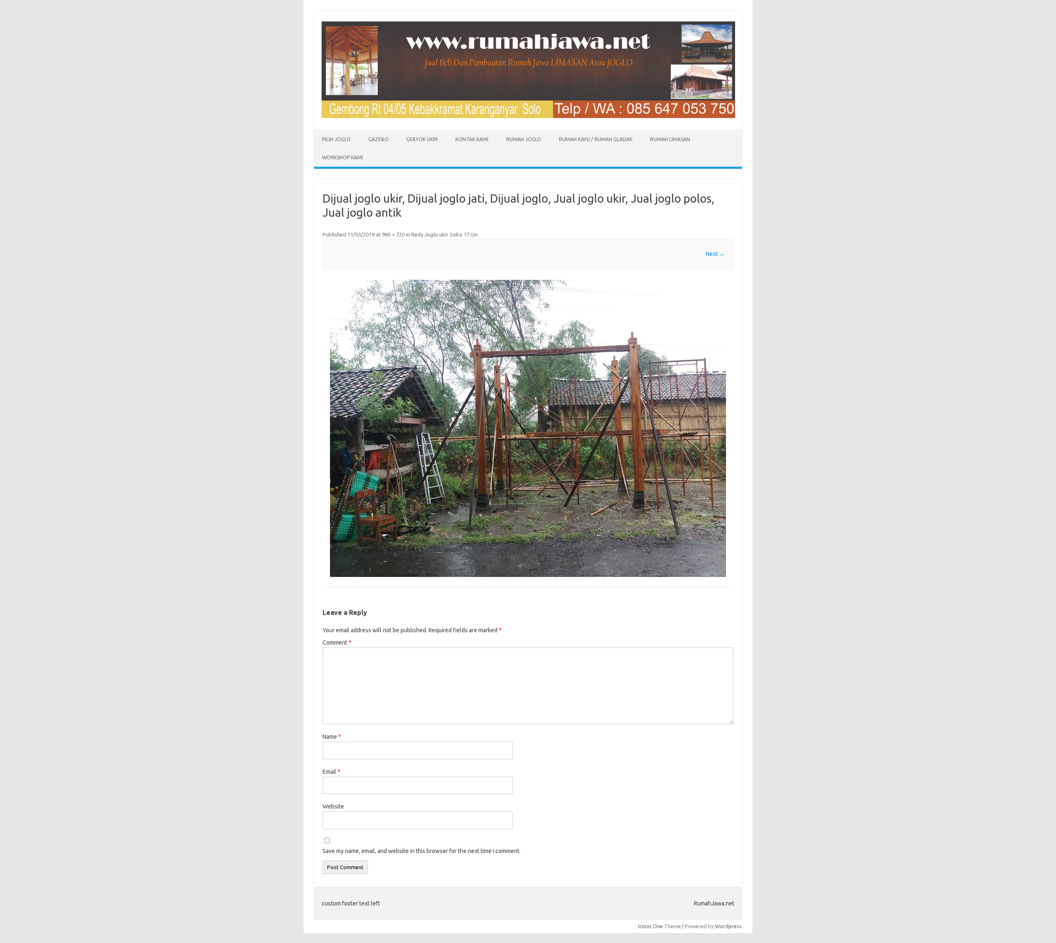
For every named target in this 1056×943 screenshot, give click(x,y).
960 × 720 (393, 234)
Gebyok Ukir (422, 139)
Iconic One (650, 926)
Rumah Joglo (523, 139)
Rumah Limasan (670, 139)
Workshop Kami (342, 157)
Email (331, 771)
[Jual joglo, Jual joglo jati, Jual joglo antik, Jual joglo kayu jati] (528, 116)
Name (332, 736)
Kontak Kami (471, 139)
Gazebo (378, 139)
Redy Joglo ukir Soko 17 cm (444, 234)
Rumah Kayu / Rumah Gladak (595, 139)
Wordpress (728, 926)
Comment (337, 642)
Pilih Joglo (336, 139)
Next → (715, 254)
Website (333, 806)
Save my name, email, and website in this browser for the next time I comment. (422, 851)
